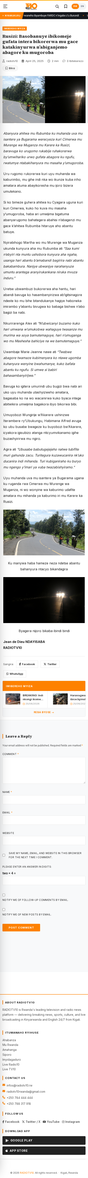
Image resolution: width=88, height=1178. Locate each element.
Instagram (72, 1121)
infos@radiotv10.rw (19, 1085)
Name (7, 792)
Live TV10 (9, 1069)
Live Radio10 (10, 1064)
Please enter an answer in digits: (27, 866)
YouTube (53, 1121)
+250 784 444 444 (20, 1097)
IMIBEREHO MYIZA (14, 28)
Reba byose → (44, 712)
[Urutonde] (5, 6)
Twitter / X (32, 1121)
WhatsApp (16, 673)
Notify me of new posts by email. (27, 914)
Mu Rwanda (10, 1044)
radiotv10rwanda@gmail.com (26, 1091)
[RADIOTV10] (31, 6)
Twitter (51, 664)
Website (8, 833)
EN (82, 6)
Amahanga (9, 1049)
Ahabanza (9, 1040)
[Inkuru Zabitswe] (66, 6)
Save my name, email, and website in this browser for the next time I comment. (45, 855)
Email (7, 812)
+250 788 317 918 (19, 1103)
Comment (10, 754)
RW (75, 6)
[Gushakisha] (57, 6)
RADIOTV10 (27, 1172)
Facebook (28, 664)
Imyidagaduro (11, 1059)
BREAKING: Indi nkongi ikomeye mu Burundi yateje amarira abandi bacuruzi (33, 697)
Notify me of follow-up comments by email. (35, 899)
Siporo (6, 1054)
